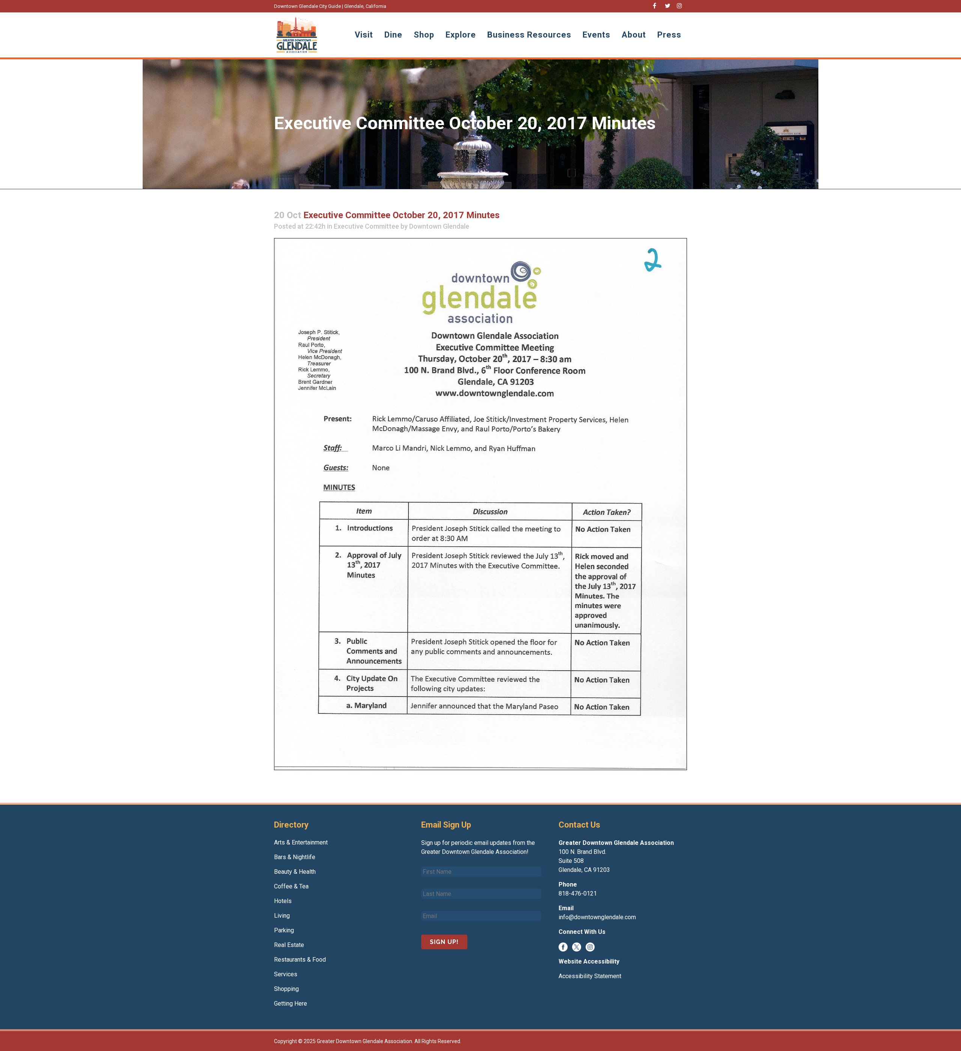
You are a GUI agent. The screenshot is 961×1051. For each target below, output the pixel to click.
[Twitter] (576, 946)
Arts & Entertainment (301, 842)
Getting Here (290, 1003)
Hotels (283, 901)
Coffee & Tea (291, 886)
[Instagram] (590, 946)
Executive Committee (366, 226)
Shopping (286, 988)
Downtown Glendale (439, 226)
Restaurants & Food (300, 959)
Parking (284, 930)
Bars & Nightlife (294, 857)
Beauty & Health (295, 871)
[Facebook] (563, 946)
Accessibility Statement (590, 976)
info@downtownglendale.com (597, 917)
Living (282, 915)
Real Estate (289, 944)
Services (285, 974)
